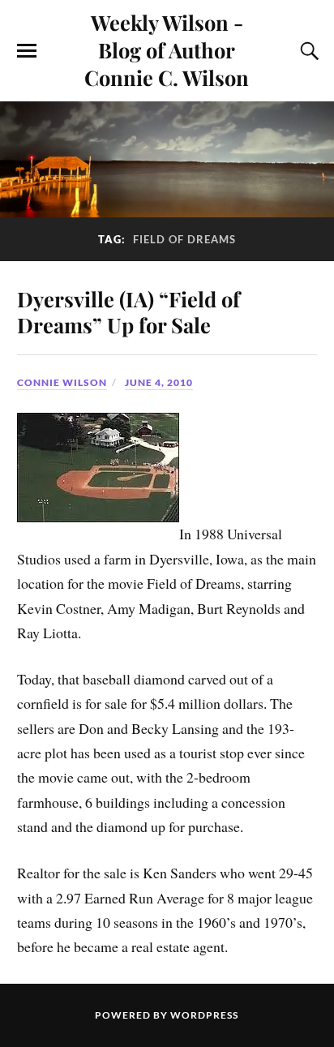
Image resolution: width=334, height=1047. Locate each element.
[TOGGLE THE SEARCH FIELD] (307, 51)
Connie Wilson (62, 382)
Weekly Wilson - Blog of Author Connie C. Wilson (166, 49)
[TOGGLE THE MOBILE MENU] (26, 51)
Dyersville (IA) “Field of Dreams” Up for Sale (128, 311)
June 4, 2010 (159, 382)
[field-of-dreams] (98, 534)
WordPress (204, 1015)
